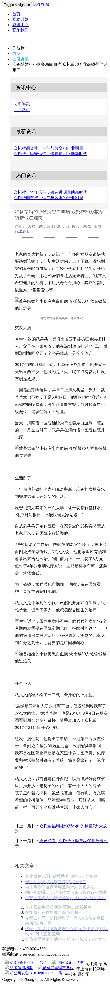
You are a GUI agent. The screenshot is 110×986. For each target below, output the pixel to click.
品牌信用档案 (21, 968)
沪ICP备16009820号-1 (28, 962)
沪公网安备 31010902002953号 (35, 973)
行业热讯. (22, 231)
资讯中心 (20, 24)
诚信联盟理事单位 (58, 968)
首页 (16, 14)
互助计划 (20, 19)
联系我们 (20, 30)
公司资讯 (20, 59)
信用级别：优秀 (70, 962)
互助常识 (22, 110)
